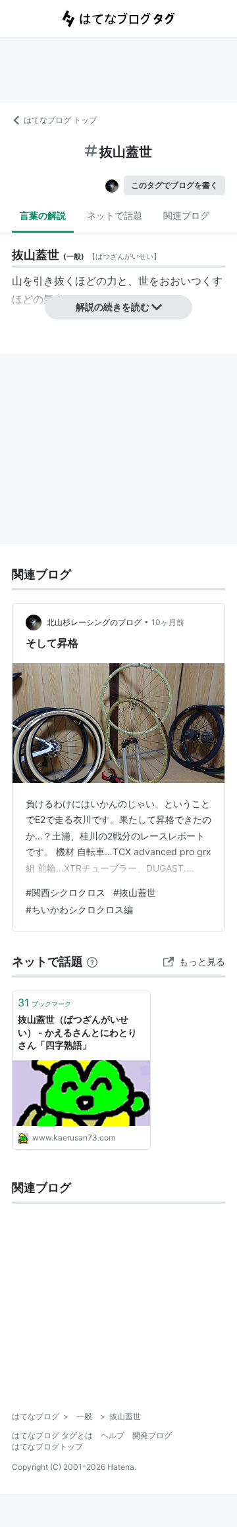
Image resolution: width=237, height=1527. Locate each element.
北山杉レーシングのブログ (94, 622)
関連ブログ (186, 215)
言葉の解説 (43, 215)
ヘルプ (112, 1435)
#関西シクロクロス (65, 892)
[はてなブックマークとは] (92, 961)
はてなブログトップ (47, 1446)
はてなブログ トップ (60, 120)
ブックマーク (44, 1002)
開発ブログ (152, 1435)
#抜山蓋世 (134, 892)
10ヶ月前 (167, 622)
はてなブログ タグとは (52, 1435)
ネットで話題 (114, 215)
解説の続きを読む (112, 306)
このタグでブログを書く (174, 185)
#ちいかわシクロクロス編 (79, 909)
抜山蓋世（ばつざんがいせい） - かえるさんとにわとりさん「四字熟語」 (77, 1032)
